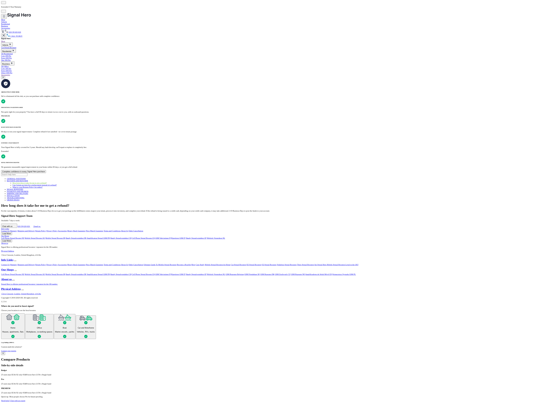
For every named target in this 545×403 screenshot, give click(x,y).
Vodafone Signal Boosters (287, 265)
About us (4, 243)
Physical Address (7, 251)
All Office (5, 66)
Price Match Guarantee (94, 231)
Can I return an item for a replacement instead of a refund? (34, 185)
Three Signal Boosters (305, 265)
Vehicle (4, 22)
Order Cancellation (136, 231)
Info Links (5, 229)
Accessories (5, 28)
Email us (37, 226)
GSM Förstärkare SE (252, 274)
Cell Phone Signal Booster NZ (12, 238)
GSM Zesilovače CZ (282, 274)
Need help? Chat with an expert (13, 401)
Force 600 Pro (6, 58)
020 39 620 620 (24, 226)
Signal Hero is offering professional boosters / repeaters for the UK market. (29, 284)
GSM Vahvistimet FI (163, 238)
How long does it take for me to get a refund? (29, 183)
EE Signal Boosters (254, 265)
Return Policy (40, 231)
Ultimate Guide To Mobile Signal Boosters (160, 265)
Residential (5, 24)
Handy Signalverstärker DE (76, 238)
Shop (3, 20)
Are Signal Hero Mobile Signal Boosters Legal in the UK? (336, 265)
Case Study (200, 265)
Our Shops (5, 236)
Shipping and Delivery (26, 231)
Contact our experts (8, 351)
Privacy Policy (52, 231)
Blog (193, 265)
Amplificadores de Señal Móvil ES (318, 274)
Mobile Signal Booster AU (35, 238)
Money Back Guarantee (76, 231)
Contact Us (5, 231)
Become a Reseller (184, 265)
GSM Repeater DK (267, 274)
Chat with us (7, 226)
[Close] (3, 36)
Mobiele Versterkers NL (216, 238)
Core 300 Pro (6, 56)
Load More (6, 234)
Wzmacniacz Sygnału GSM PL (344, 274)
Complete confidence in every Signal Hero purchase (23, 171)
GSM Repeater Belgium (235, 274)
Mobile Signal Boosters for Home (217, 265)
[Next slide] (3, 11)
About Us (124, 231)
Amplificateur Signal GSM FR (98, 238)
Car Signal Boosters (8, 48)
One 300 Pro (6, 60)
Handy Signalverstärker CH (120, 238)
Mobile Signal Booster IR (55, 238)
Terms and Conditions (112, 231)
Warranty (13, 231)
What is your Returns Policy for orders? (27, 187)
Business (4, 26)
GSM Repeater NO (298, 274)
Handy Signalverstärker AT (196, 238)
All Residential (7, 54)
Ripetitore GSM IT (178, 238)
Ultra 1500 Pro (6, 73)
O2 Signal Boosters (269, 265)
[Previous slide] (3, 2)
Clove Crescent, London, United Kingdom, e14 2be (21, 294)
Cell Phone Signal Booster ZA (143, 238)
